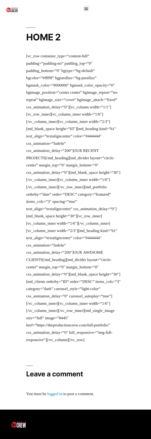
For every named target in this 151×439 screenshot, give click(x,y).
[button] (86, 9)
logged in (54, 393)
